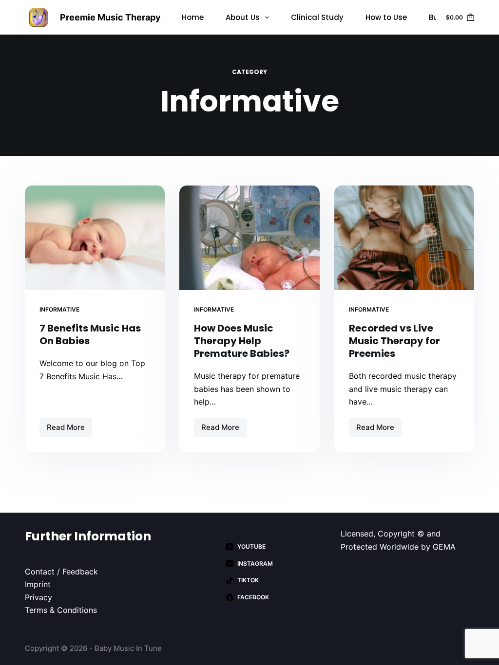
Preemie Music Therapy (110, 17)
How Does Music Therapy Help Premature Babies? (241, 340)
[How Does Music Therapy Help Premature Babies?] (249, 237)
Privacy (38, 597)
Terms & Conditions (61, 610)
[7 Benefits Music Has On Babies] (95, 237)
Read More (69, 430)
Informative (59, 309)
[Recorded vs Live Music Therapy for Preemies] (404, 237)
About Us (243, 17)
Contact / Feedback (61, 571)
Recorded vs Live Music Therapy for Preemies (394, 340)
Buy (435, 17)
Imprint (38, 584)
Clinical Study (317, 17)
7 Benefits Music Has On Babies (90, 334)
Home (193, 17)
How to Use (386, 17)
